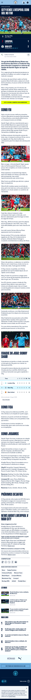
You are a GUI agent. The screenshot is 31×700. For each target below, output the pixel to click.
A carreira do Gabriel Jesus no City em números (17, 635)
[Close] (26, 688)
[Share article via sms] (2, 562)
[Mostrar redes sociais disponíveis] (28, 54)
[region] (14, 692)
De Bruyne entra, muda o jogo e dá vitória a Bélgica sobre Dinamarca (15, 629)
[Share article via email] (15, 562)
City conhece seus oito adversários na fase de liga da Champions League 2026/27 (16, 623)
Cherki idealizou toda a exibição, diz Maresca (16, 641)
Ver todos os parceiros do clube (15, 666)
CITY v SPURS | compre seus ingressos (15, 102)
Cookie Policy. (12, 696)
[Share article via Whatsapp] (6, 562)
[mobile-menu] (2, 2)
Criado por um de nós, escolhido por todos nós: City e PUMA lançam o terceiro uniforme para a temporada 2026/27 (16, 649)
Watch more (11, 554)
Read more (23, 533)
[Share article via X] (9, 562)
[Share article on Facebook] (12, 562)
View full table (6, 399)
